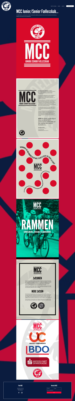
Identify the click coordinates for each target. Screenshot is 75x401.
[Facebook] (19, 393)
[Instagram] (22, 393)
